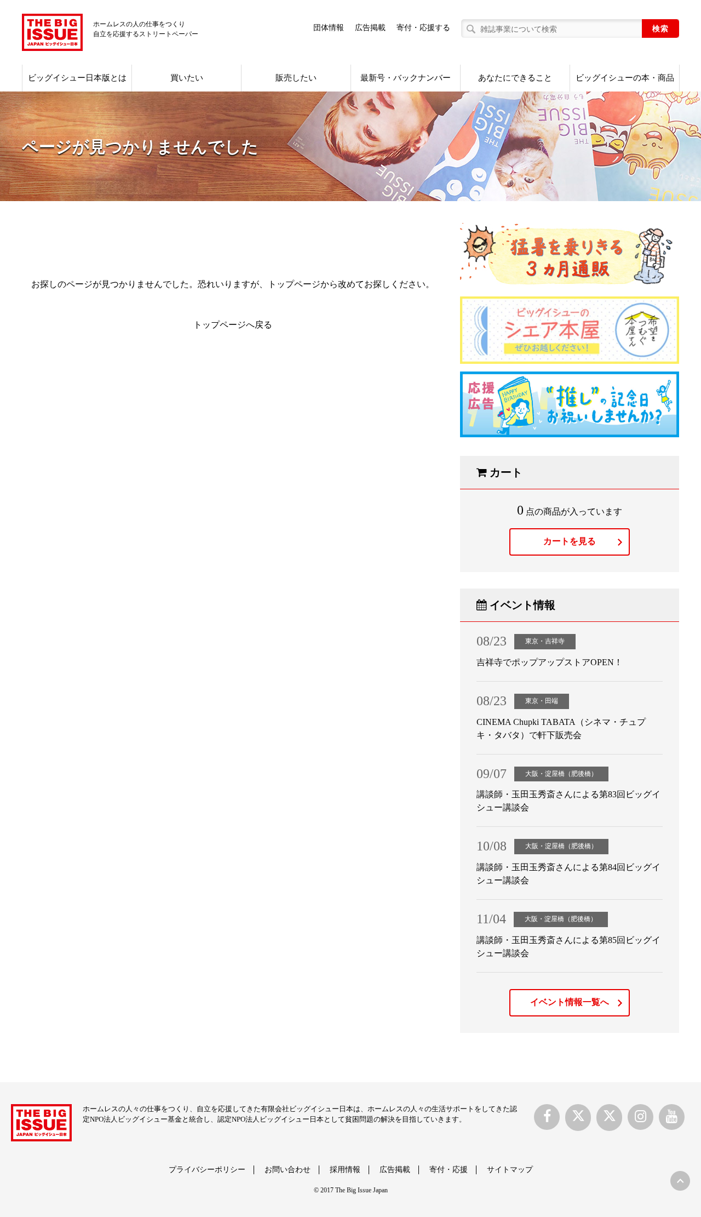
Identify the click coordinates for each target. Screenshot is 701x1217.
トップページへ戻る (232, 324)
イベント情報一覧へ (569, 1002)
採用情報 (345, 1169)
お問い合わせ (288, 1169)
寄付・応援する (423, 28)
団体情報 (328, 28)
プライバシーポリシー (207, 1169)
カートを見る (569, 541)
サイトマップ (510, 1169)
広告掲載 (370, 28)
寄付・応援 (448, 1169)
